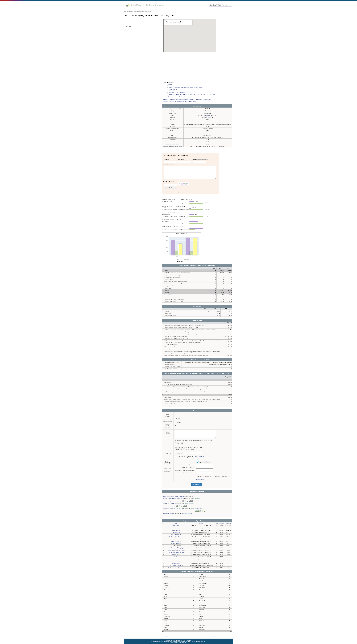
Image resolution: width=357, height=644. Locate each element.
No (183, 443)
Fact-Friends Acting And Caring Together (176, 548)
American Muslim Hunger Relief (176, 539)
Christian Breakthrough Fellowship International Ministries (176, 511)
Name (176, 523)
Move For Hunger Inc (176, 528)
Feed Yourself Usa (176, 563)
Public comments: (172, 165)
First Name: (166, 159)
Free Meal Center (176, 554)
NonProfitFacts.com (128, 11)
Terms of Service (199, 457)
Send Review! (197, 484)
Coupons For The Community (175, 561)
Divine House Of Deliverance (169, 503)
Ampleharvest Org (176, 532)
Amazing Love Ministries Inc (175, 559)
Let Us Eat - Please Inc (176, 543)
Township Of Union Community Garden (176, 550)
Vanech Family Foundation (169, 494)
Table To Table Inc (176, 525)
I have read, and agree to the (190, 457)
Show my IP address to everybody (212, 476)
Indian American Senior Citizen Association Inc (173, 516)
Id (162, 523)
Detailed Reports (171, 86)
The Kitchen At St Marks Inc (175, 537)
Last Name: (181, 159)
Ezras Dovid (165, 506)
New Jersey (137, 11)
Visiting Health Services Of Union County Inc (173, 508)
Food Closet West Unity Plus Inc (176, 565)
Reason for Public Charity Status (177, 92)
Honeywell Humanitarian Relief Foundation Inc (173, 498)
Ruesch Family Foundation (169, 513)
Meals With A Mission (176, 534)
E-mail (200, 159)
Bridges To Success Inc (176, 541)
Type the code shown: (168, 182)
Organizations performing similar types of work (179, 96)
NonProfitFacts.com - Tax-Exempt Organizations (147, 5)
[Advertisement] (197, 67)
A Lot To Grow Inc (176, 556)
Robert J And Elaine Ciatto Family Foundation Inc (174, 496)
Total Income (228, 523)
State (217, 523)
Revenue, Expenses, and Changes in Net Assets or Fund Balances (185, 87)
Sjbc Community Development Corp (176, 552)
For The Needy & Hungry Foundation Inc (176, 567)
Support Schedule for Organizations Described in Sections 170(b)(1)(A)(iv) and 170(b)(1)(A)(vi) (193, 94)
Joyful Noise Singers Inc (168, 501)
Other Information (173, 91)
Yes (178, 443)
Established (221, 523)
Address (201, 523)
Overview (169, 84)
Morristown (207, 115)
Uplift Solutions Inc (175, 530)
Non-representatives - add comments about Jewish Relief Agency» (180, 101)
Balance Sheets (173, 89)
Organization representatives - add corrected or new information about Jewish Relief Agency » (187, 99)
